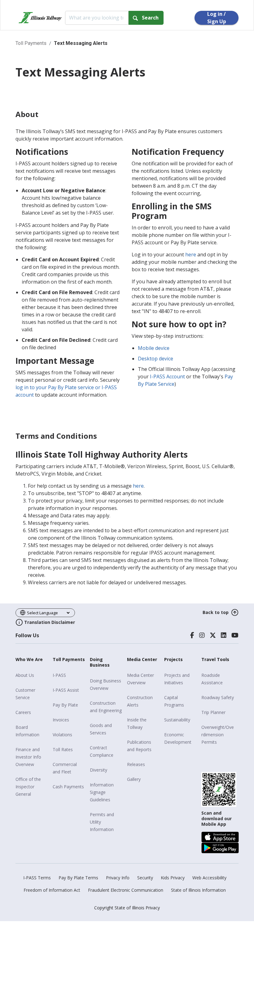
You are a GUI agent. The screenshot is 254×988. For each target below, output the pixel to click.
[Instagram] (202, 635)
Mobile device (153, 348)
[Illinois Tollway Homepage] (40, 17)
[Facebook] (192, 635)
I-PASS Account (167, 376)
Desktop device (155, 358)
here (190, 254)
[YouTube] (235, 635)
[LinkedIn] (223, 635)
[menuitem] (31, 675)
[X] (213, 635)
